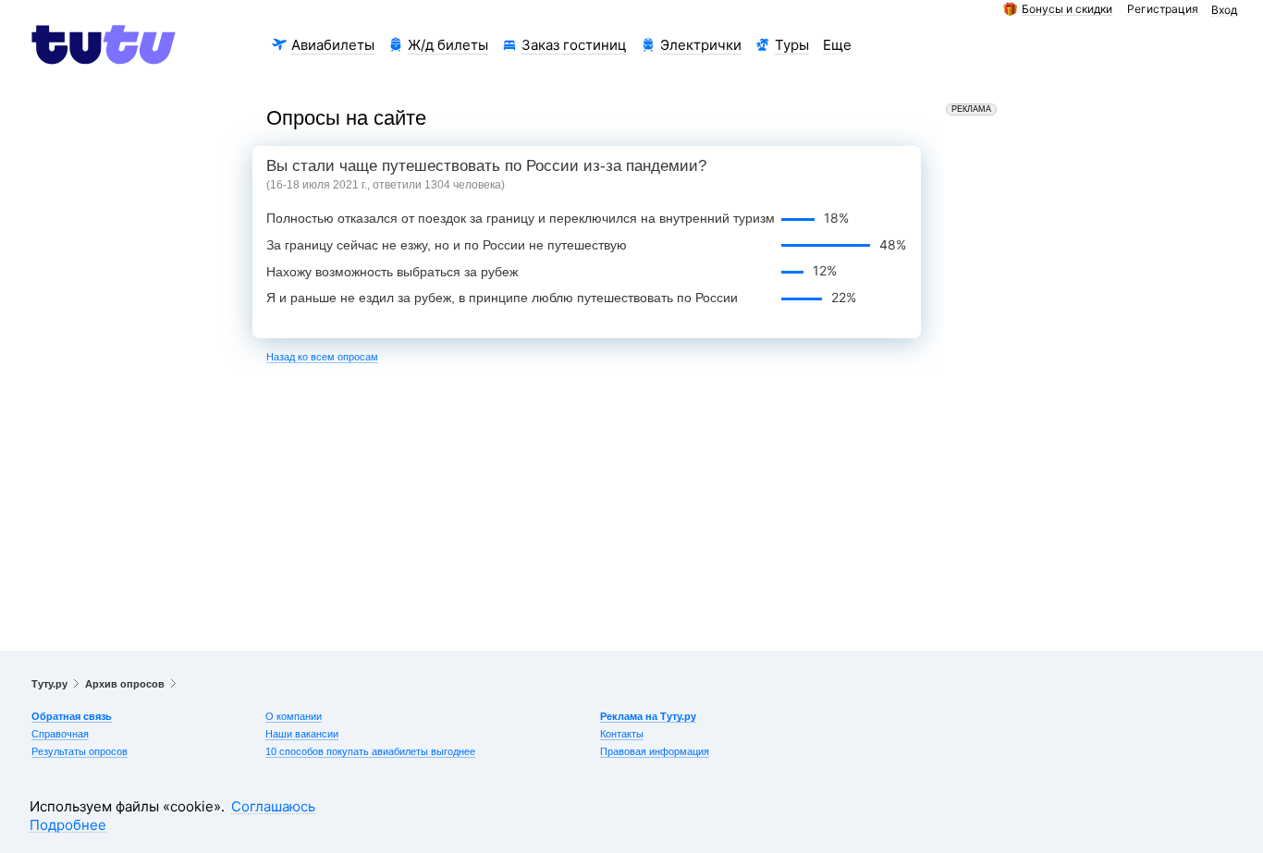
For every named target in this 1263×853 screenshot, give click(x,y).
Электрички (701, 45)
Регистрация (1162, 10)
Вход (1224, 11)
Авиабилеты (332, 45)
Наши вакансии (301, 733)
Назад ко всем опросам (322, 356)
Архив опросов (125, 683)
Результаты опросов (79, 751)
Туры (792, 45)
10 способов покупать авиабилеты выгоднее (370, 751)
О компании (293, 716)
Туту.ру (49, 683)
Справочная (60, 733)
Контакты (622, 733)
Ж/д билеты (448, 45)
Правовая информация (654, 751)
